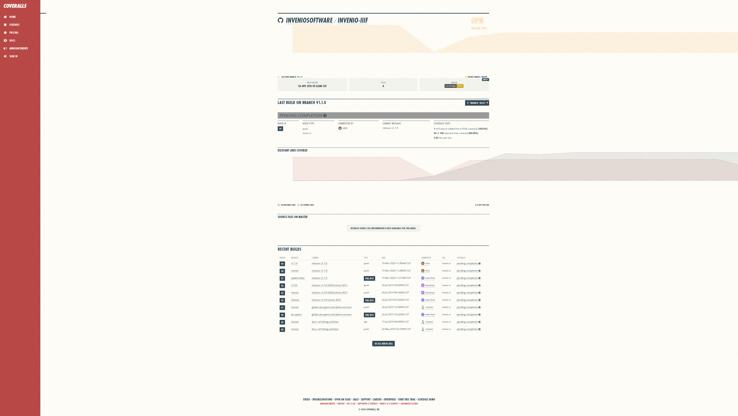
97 (282, 278)
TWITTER (340, 403)
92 (282, 300)
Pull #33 (369, 278)
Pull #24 (369, 300)
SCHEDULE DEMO (426, 399)
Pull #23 (369, 315)
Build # (282, 123)
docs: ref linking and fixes (325, 321)
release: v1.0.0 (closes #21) (326, 299)
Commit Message (392, 123)
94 (282, 285)
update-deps (298, 277)
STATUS (306, 399)
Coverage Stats (442, 123)
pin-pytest (296, 314)
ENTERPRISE (390, 399)
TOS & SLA (351, 403)
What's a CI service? (389, 403)
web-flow (430, 277)
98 (282, 271)
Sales (356, 399)
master (295, 270)
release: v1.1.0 (390, 128)
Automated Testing (409, 403)
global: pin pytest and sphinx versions (332, 307)
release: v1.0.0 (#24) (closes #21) (329, 285)
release (295, 299)
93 (282, 293)
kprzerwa (430, 285)
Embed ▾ (485, 79)
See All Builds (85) (383, 343)
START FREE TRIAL (406, 399)
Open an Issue (343, 399)
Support (365, 399)
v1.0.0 (294, 285)
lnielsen (429, 307)
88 (282, 329)
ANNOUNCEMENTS (327, 403)
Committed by (345, 123)
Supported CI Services (367, 403)
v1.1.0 (294, 263)
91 (282, 307)
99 (280, 128)
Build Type (308, 123)
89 (282, 322)
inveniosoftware (309, 20)
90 (282, 315)
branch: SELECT (477, 103)
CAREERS (377, 399)
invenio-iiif (353, 20)
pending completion (301, 115)
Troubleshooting (322, 399)
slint (345, 128)
